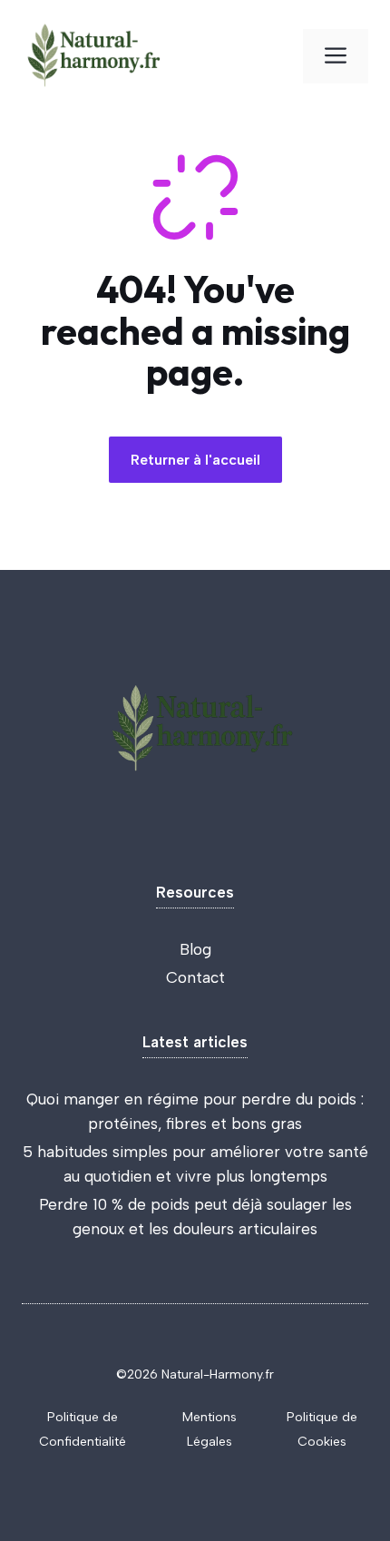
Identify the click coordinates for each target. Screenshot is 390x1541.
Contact (195, 977)
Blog (195, 949)
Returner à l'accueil (195, 459)
